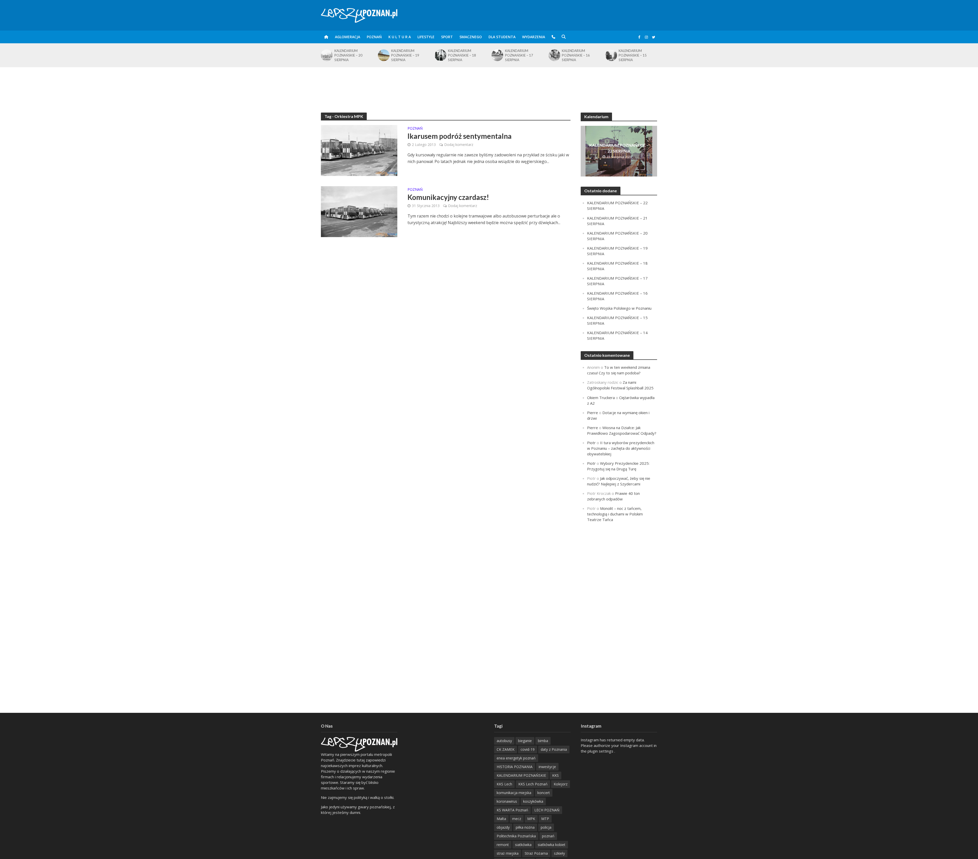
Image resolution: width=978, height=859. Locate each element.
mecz (516, 818)
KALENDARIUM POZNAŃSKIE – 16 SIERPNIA (576, 55)
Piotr (591, 442)
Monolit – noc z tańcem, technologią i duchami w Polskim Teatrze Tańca (615, 514)
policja (546, 827)
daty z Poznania (554, 749)
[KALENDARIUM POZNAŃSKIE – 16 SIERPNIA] (553, 55)
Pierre (592, 412)
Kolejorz (560, 784)
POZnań (374, 36)
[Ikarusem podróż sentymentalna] (359, 150)
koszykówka (533, 801)
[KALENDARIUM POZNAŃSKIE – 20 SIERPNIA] (326, 55)
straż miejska (508, 853)
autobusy (504, 740)
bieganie (525, 740)
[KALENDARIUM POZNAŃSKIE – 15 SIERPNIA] (610, 55)
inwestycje (547, 766)
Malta (501, 818)
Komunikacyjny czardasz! (448, 197)
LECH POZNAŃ (547, 810)
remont (503, 844)
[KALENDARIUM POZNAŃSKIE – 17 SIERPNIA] (497, 55)
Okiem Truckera (601, 397)
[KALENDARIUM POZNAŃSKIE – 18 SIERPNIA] (440, 55)
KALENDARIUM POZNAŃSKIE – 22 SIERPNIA (619, 148)
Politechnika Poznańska (516, 836)
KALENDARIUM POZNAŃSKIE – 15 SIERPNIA (633, 55)
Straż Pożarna (536, 853)
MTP (545, 818)
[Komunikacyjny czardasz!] (359, 211)
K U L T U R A (399, 36)
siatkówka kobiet (551, 844)
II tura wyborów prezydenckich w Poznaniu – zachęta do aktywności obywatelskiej (620, 448)
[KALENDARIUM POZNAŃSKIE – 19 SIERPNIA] (383, 55)
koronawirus (507, 801)
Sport (447, 36)
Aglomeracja (347, 36)
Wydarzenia (533, 36)
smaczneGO (470, 36)
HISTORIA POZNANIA (515, 766)
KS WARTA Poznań (512, 810)
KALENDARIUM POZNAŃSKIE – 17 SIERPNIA (519, 55)
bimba (543, 740)
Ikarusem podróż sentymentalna (460, 136)
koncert (543, 792)
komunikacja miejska (514, 792)
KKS (555, 775)
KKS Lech (504, 784)
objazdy (503, 827)
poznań (548, 836)
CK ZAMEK (505, 749)
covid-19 (528, 749)
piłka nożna (525, 827)
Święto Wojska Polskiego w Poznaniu (619, 308)
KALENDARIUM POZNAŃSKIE (521, 775)
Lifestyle (425, 36)
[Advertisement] (489, 83)
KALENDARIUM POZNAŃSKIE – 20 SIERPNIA (348, 55)
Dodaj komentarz (458, 144)
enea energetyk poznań (516, 758)
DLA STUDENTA (501, 36)
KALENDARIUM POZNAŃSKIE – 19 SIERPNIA (405, 55)
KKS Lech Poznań (533, 784)
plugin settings (601, 751)
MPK (531, 818)
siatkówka (523, 844)
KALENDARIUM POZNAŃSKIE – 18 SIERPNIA (462, 55)
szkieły (559, 853)
